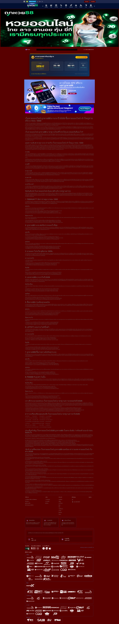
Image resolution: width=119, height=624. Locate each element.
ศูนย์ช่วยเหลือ (27, 503)
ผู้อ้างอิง (46, 503)
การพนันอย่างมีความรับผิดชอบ (31, 499)
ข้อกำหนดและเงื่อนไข (29, 505)
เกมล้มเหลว (61, 508)
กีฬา (59, 506)
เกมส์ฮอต (60, 499)
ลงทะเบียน (93, 1)
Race (59, 505)
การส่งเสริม (47, 499)
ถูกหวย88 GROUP (77, 501)
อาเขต (60, 510)
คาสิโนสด (60, 503)
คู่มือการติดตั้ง (72, 93)
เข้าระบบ (86, 1)
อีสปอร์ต (60, 512)
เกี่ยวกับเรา (27, 501)
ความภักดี (47, 501)
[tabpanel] (59, 28)
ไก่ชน (60, 514)
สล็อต (60, 501)
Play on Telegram (33, 1)
